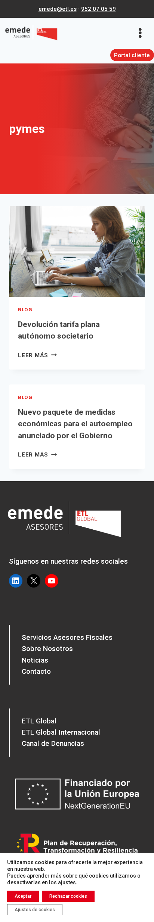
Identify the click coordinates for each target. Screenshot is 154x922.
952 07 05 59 (98, 9)
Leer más (37, 355)
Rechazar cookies (68, 896)
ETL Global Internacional (61, 732)
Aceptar (23, 896)
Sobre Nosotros (47, 648)
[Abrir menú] (142, 32)
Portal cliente (132, 55)
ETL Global (39, 721)
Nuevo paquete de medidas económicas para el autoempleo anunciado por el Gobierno (75, 424)
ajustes (67, 882)
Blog (25, 309)
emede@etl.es (57, 9)
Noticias (35, 660)
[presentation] (77, 251)
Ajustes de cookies (35, 909)
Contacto (36, 671)
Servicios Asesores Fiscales (67, 637)
